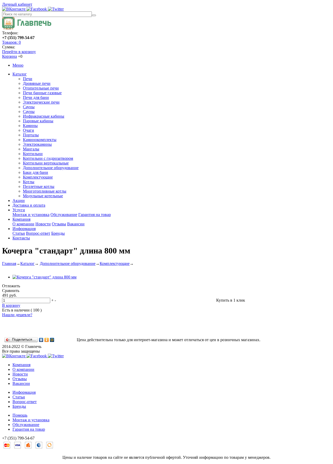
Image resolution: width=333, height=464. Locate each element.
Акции (18, 200)
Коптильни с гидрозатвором (48, 158)
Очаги (28, 130)
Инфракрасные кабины (43, 116)
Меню (17, 65)
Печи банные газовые (42, 93)
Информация (24, 228)
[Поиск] (94, 15)
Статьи (18, 233)
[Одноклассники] (46, 339)
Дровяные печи (36, 83)
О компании (23, 224)
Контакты (21, 238)
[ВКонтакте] (41, 339)
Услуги (18, 210)
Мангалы (31, 149)
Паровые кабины (38, 121)
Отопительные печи (41, 88)
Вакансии (76, 224)
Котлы (28, 182)
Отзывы (59, 224)
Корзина (9, 56)
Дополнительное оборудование (51, 168)
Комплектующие (38, 177)
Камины (30, 125)
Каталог (19, 74)
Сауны (29, 107)
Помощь (19, 415)
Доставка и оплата (28, 205)
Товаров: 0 (11, 42)
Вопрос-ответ (38, 233)
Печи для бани (36, 97)
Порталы (31, 135)
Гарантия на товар (94, 214)
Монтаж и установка (30, 214)
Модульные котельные (43, 196)
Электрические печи (41, 102)
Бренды (58, 233)
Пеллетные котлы (38, 186)
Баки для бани (35, 172)
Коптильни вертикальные (46, 163)
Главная (9, 263)
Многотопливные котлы (44, 191)
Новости (43, 224)
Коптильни (33, 153)
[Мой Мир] (52, 339)
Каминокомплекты (39, 139)
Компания (21, 219)
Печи (27, 79)
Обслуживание (63, 214)
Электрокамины (37, 144)
